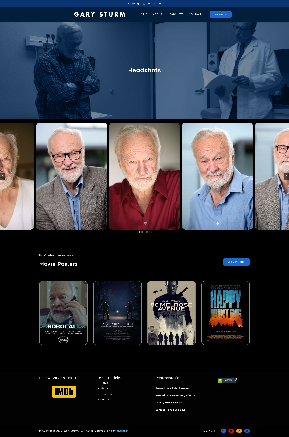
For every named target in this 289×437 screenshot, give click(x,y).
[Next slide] (286, 176)
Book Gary (220, 14)
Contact (105, 399)
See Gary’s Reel (236, 261)
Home (104, 383)
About (104, 388)
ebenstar (122, 430)
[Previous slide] (2, 176)
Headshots (107, 394)
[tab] (137, 232)
